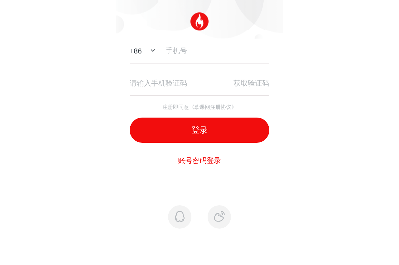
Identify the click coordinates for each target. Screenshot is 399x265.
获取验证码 (251, 83)
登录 (199, 130)
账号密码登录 (199, 160)
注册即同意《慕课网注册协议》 (199, 107)
